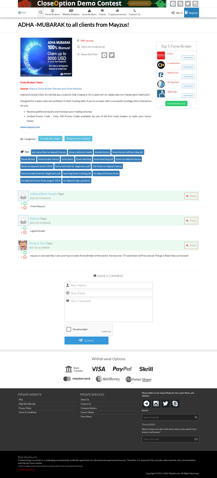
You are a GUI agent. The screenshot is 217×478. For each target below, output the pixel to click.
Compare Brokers (89, 408)
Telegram (175, 4)
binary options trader (80, 152)
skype (178, 403)
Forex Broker (28, 158)
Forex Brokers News (50, 138)
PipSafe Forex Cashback (78, 138)
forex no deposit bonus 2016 (37, 166)
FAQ (21, 399)
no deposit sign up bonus (76, 180)
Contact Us (86, 404)
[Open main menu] (41, 13)
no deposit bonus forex (106, 173)
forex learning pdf (103, 158)
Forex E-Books (87, 412)
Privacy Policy (25, 408)
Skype (182, 4)
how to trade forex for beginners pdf (41, 173)
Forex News (86, 416)
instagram (159, 403)
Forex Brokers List (176, 103)
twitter (190, 4)
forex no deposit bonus (128, 158)
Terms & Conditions (28, 412)
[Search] (196, 417)
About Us (85, 399)
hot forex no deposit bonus (107, 166)
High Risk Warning (27, 404)
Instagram (197, 4)
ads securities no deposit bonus (49, 152)
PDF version (86, 40)
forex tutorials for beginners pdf (72, 166)
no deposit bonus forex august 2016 (41, 180)
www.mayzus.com (30, 126)
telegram (150, 403)
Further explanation (26, 469)
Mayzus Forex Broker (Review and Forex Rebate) (55, 88)
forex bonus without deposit (127, 152)
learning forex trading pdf (77, 173)
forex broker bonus (48, 158)
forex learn (67, 158)
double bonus (102, 152)
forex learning (83, 158)
